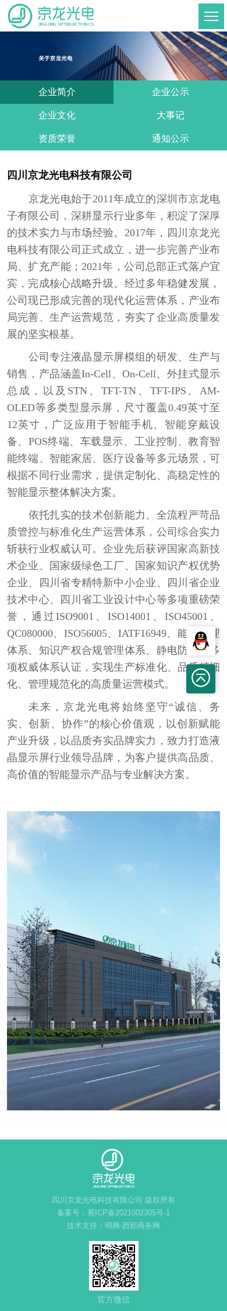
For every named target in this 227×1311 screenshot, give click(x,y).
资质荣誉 (57, 138)
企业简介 (57, 92)
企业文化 (57, 115)
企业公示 (170, 92)
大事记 (171, 115)
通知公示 (170, 138)
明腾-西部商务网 (132, 1225)
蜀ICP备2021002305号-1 (128, 1212)
